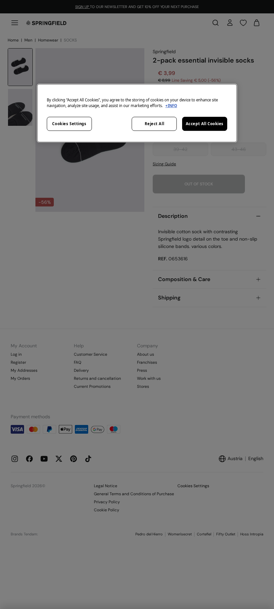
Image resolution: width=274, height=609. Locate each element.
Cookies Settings (69, 123)
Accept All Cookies (205, 123)
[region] (137, 113)
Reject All (154, 123)
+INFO (171, 105)
